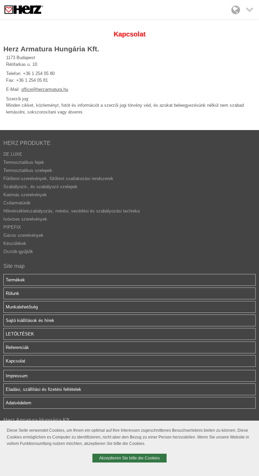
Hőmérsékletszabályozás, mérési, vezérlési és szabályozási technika (71, 211)
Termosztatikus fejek (23, 162)
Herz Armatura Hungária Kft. (36, 420)
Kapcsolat (15, 361)
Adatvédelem (18, 402)
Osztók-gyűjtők (18, 251)
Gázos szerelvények (23, 235)
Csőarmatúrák (17, 202)
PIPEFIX (12, 227)
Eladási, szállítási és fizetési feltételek (43, 389)
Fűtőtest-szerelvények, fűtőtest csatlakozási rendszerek (58, 178)
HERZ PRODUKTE (27, 143)
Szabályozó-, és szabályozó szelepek (40, 186)
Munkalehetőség (22, 306)
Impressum (17, 375)
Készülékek (14, 243)
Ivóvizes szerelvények (25, 219)
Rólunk (12, 293)
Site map (14, 266)
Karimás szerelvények (25, 194)
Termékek (15, 279)
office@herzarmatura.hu (44, 89)
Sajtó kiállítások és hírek (30, 320)
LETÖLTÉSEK (20, 333)
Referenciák (17, 347)
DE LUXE (12, 154)
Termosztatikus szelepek (27, 170)
